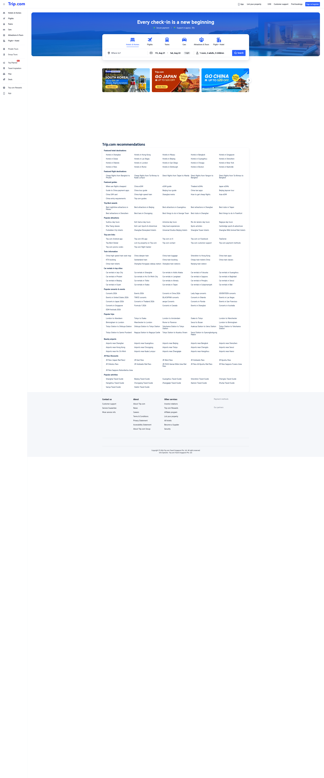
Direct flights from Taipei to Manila (176, 176)
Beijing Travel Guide (142, 379)
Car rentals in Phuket (114, 277)
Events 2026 (139, 293)
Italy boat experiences (171, 226)
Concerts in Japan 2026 (115, 301)
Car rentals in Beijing (114, 281)
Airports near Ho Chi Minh (116, 351)
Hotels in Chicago (197, 163)
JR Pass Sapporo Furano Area (230, 364)
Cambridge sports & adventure (231, 226)
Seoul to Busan (197, 322)
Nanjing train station (199, 264)
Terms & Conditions (140, 416)
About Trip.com (139, 404)
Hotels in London (141, 163)
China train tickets (113, 264)
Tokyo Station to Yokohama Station (230, 327)
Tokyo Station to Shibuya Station (119, 326)
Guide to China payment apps (117, 190)
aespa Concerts (168, 301)
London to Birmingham (228, 322)
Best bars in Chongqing (143, 213)
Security (167, 429)
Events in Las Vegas (226, 297)
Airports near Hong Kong (115, 347)
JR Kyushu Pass (225, 360)
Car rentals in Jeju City (114, 273)
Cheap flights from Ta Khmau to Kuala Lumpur (146, 177)
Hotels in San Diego (170, 163)
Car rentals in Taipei (170, 285)
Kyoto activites (196, 226)
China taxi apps (197, 190)
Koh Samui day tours (142, 222)
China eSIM (138, 186)
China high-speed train (143, 194)
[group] (161, 28)
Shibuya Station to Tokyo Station (147, 326)
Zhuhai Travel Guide (227, 383)
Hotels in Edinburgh (170, 167)
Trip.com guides (140, 199)
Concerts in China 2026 (171, 293)
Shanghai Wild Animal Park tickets (232, 230)
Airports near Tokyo (170, 347)
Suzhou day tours (112, 222)
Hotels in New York (226, 163)
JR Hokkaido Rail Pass (142, 364)
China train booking (170, 260)
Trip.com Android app (114, 239)
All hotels (167, 421)
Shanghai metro (169, 194)
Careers (136, 412)
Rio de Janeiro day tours (200, 222)
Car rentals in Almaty (170, 281)
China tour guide (140, 190)
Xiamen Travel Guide (199, 383)
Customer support (109, 404)
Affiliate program (170, 412)
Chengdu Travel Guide (227, 379)
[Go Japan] (126, 80)
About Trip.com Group (141, 429)
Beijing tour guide (169, 190)
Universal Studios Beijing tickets (175, 230)
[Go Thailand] (225, 80)
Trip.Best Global (112, 243)
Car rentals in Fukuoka (199, 273)
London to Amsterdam (171, 318)
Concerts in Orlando (198, 297)
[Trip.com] (16, 4)
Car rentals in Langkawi (171, 277)
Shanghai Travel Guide (114, 379)
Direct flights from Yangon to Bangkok (202, 177)
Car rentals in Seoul (226, 281)
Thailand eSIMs (197, 186)
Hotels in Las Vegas (141, 159)
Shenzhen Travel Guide (200, 379)
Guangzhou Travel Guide (172, 379)
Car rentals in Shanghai (143, 273)
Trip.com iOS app (140, 239)
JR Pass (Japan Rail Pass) (115, 360)
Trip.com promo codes (114, 247)
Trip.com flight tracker (142, 247)
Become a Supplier (171, 425)
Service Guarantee (109, 408)
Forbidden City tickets (114, 230)
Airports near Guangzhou (144, 343)
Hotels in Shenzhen (226, 159)
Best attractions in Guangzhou (174, 207)
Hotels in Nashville (226, 167)
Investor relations (171, 404)
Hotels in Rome (140, 167)
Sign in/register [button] (312, 4)
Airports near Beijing (170, 343)
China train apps (225, 256)
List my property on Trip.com (145, 243)
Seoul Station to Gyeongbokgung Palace (204, 333)
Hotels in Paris (111, 167)
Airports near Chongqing (143, 347)
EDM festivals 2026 (113, 310)
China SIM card (111, 194)
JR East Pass (139, 360)
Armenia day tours (170, 222)
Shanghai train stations (171, 264)
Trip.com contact (169, 243)
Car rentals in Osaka (141, 285)
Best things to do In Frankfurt (230, 213)
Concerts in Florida (198, 301)
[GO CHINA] (175, 80)
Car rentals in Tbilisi (141, 281)
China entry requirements (116, 199)
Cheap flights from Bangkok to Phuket (118, 177)
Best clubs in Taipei (226, 207)
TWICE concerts (140, 297)
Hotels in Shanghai (113, 155)
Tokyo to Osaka (140, 318)
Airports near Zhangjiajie (172, 351)
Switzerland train (140, 260)
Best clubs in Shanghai (199, 213)
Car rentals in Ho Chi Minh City (146, 277)
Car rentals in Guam (113, 285)
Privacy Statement (140, 421)
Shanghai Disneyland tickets (145, 230)
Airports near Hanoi (226, 351)
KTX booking (111, 260)
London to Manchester (228, 318)
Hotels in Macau (169, 155)
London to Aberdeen (114, 318)
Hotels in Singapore (226, 155)
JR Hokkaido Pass (197, 360)
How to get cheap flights (200, 194)
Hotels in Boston (197, 167)
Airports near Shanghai (115, 343)
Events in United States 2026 (117, 297)
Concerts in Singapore (114, 306)
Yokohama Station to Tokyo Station (173, 327)
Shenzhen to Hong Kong (200, 256)
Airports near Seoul (226, 347)
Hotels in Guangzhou (199, 159)
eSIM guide (167, 186)
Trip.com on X (168, 239)
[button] (4, 4)
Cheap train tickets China (200, 260)
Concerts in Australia (227, 306)
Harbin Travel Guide (141, 387)
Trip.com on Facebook (199, 239)
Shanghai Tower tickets (200, 230)
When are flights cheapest (116, 186)
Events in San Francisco (228, 301)
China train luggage (170, 256)
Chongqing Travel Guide (143, 383)
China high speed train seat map (118, 256)
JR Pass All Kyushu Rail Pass (201, 364)
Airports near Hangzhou (200, 351)
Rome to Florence (170, 322)
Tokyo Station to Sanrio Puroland (119, 332)
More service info (109, 412)
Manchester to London (143, 322)
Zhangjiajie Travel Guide (172, 383)
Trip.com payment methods (230, 243)
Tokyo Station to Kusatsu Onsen (175, 332)
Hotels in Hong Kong (142, 155)
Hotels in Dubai (112, 159)
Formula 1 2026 (140, 306)
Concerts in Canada (170, 306)
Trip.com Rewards (171, 408)
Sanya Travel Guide (113, 387)
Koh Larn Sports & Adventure (145, 226)
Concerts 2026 (111, 293)
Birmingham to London (115, 322)
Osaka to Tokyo (197, 318)
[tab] (133, 41)
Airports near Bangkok (199, 343)
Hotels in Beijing (169, 159)
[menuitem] (13, 12)
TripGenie (222, 239)
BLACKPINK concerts (171, 297)
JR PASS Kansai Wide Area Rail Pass (174, 365)
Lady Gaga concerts (198, 293)
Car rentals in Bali (225, 285)
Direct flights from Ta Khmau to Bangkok (231, 177)
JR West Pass (168, 360)
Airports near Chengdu (199, 347)
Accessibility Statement (142, 425)
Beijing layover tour (226, 190)
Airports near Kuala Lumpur (144, 351)
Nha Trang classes (113, 226)
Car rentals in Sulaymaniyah (201, 285)
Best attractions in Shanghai (202, 207)
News (135, 408)
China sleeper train (141, 256)
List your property (171, 416)
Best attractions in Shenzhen (117, 213)
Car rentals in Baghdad (228, 277)
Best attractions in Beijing (144, 207)
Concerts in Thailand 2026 (144, 301)
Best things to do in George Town (176, 213)
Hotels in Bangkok (198, 155)
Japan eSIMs (224, 186)
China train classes (226, 260)
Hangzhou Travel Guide (115, 383)
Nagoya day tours (226, 222)
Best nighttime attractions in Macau (117, 208)
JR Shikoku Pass (112, 364)
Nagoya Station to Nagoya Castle (147, 332)
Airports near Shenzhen (228, 343)
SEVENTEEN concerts (227, 293)
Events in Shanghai (198, 306)
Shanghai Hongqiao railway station (147, 264)
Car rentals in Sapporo (199, 277)
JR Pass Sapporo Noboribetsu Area (119, 370)
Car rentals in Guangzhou (228, 273)
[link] (241, 4)
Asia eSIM (223, 194)
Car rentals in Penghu (199, 281)
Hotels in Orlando (112, 163)
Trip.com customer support (201, 243)
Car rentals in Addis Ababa (173, 273)
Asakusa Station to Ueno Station (203, 326)
